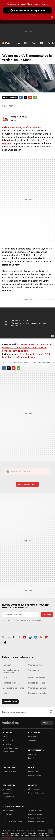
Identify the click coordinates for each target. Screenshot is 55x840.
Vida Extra (32, 741)
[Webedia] (10, 724)
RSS (41, 637)
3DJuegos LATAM (35, 810)
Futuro (6, 693)
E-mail (35, 97)
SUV (5, 678)
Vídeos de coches (21, 362)
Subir (45, 723)
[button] (18, 116)
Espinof (31, 758)
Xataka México (8, 810)
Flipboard (30, 97)
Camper (17, 43)
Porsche (51, 43)
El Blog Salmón (34, 789)
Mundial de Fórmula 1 (38, 693)
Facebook (21, 97)
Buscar (51, 712)
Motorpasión (33, 772)
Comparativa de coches (13, 688)
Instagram (30, 637)
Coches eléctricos (36, 665)
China (26, 43)
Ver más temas (10, 701)
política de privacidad (34, 620)
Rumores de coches (12, 683)
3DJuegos (32, 737)
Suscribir (47, 615)
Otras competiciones (41, 362)
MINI (42, 43)
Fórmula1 (7, 665)
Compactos (33, 670)
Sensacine (32, 754)
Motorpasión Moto (35, 776)
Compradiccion (8, 797)
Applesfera (7, 744)
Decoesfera (7, 793)
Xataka (5, 737)
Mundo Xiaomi (8, 752)
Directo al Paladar (9, 772)
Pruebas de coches (36, 678)
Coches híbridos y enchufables (11, 671)
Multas (8, 43)
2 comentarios (11, 97)
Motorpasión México (36, 822)
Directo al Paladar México (12, 822)
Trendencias (7, 789)
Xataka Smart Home (10, 748)
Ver (28, 484)
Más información (8, 837)
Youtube (24, 637)
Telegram (35, 637)
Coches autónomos (37, 688)
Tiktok (5, 642)
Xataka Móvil (8, 741)
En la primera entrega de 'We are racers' (22, 127)
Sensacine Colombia (36, 818)
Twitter (25, 97)
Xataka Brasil (8, 814)
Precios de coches (36, 683)
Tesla (34, 43)
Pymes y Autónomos (36, 793)
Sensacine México (35, 814)
